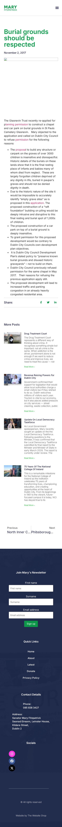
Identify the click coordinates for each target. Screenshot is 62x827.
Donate (31, 671)
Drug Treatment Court (35, 333)
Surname (31, 596)
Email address (31, 609)
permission (21, 139)
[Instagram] (12, 754)
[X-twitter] (12, 768)
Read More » (29, 367)
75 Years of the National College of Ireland (37, 468)
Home (31, 651)
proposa (21, 149)
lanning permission (17, 124)
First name (31, 582)
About (31, 658)
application (37, 202)
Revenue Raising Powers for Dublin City (39, 376)
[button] (57, 7)
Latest (31, 664)
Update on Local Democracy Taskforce (39, 421)
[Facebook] (12, 761)
